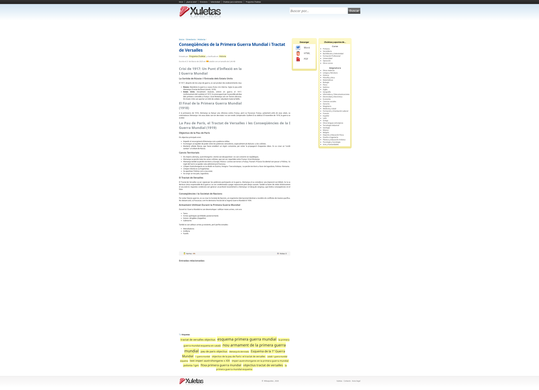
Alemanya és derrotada (239, 351)
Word (307, 47)
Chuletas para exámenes (232, 2)
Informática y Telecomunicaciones (336, 94)
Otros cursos (328, 63)
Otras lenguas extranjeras (333, 123)
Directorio (204, 2)
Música (325, 130)
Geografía (327, 92)
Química (326, 87)
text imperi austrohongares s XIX (210, 360)
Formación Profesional (331, 56)
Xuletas (339, 381)
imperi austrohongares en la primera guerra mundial (260, 360)
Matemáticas (328, 80)
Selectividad (215, 2)
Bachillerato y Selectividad (333, 53)
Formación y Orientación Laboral (335, 111)
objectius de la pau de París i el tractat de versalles (238, 356)
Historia (201, 39)
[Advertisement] (269, 28)
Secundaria (327, 51)
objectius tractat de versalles (263, 365)
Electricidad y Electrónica (332, 96)
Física (325, 85)
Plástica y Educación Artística (334, 139)
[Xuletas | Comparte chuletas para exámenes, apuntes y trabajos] (200, 18)
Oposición (327, 61)
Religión (326, 132)
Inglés (325, 89)
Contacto (347, 381)
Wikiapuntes (269, 381)
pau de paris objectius (214, 351)
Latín (325, 118)
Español (326, 116)
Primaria (326, 49)
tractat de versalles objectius (198, 339)
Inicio (181, 2)
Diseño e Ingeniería (330, 137)
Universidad (327, 58)
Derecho (326, 104)
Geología (326, 128)
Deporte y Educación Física (333, 135)
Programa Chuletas (253, 2)
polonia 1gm (191, 365)
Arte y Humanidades (331, 144)
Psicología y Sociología (331, 142)
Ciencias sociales (329, 101)
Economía (327, 99)
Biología (326, 82)
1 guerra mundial (202, 356)
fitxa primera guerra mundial (221, 365)
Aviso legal (356, 381)
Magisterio (327, 106)
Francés (326, 113)
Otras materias (329, 70)
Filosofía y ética (329, 77)
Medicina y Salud (329, 108)
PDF (306, 58)
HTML (307, 53)
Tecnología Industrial (331, 125)
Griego (325, 120)
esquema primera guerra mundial (246, 339)
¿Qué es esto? (191, 2)
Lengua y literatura (330, 73)
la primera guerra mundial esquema (251, 367)
